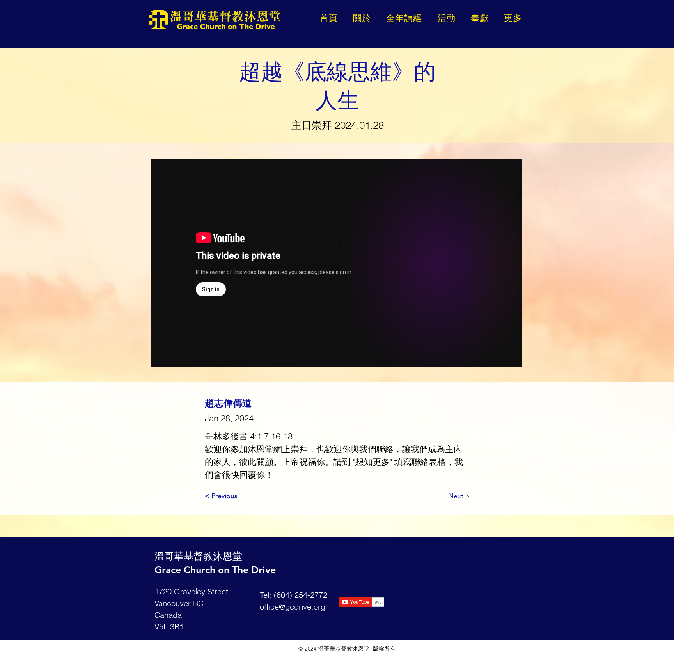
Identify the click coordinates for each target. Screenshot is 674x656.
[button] (513, 18)
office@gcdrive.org (292, 606)
